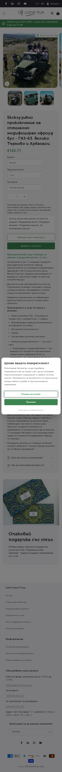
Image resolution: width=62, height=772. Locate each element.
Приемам (31, 402)
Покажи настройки (31, 394)
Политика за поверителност (31, 410)
